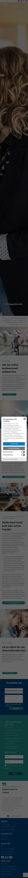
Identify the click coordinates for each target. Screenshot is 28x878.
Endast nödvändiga (14, 448)
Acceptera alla (14, 443)
